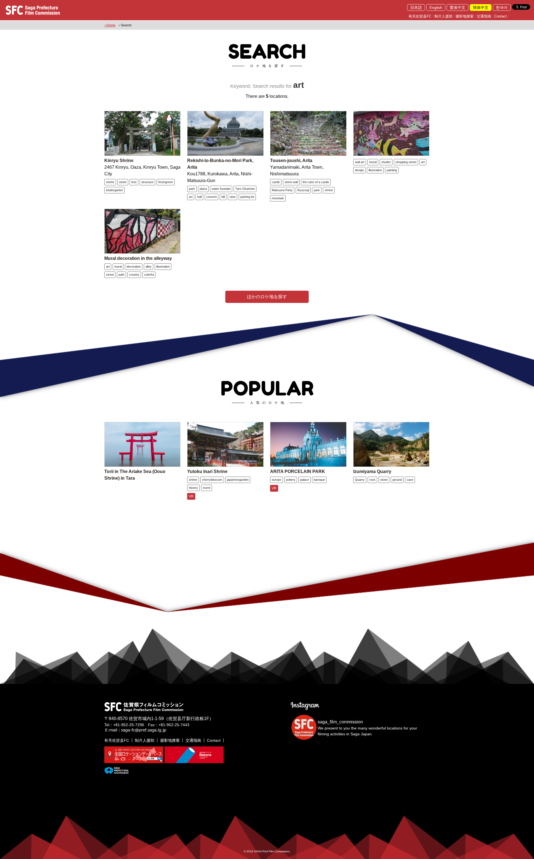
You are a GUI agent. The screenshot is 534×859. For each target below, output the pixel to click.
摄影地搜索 (465, 16)
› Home (109, 25)
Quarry (360, 479)
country (134, 274)
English (435, 7)
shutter (386, 162)
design (359, 170)
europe (276, 479)
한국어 (502, 7)
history (193, 487)
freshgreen (165, 182)
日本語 (416, 7)
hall (199, 196)
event (206, 487)
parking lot (247, 196)
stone (123, 182)
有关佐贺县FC (420, 16)
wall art (359, 162)
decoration (134, 266)
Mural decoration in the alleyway (138, 258)
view (232, 196)
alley (148, 266)
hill (223, 196)
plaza (203, 188)
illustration (375, 170)
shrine (110, 182)
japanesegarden (238, 479)
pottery (290, 479)
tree (134, 182)
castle (276, 182)
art (190, 196)
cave (410, 479)
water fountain (221, 188)
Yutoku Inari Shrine (207, 471)
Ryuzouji (303, 190)
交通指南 (484, 16)
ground (397, 479)
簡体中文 (480, 7)
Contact (500, 16)
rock (372, 479)
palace (304, 479)
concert (211, 196)
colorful (149, 274)
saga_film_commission (340, 721)
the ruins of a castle (316, 182)
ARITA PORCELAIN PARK (297, 471)
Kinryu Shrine (119, 160)
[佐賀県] (116, 771)
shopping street (405, 162)
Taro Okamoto (245, 188)
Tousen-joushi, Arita (291, 160)
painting (392, 170)
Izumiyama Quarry (372, 471)
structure (147, 182)
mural (373, 162)
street (110, 274)
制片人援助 (443, 16)
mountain (278, 198)
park (192, 188)
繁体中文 (457, 7)
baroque (319, 479)
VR (191, 496)
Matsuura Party (282, 190)
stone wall (291, 182)
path (121, 274)
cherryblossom (212, 479)
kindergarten (114, 190)
